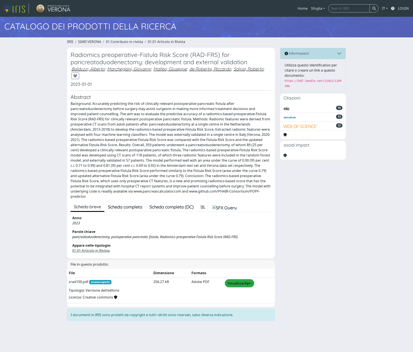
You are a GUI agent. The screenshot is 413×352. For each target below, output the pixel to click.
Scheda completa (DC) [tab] (171, 207)
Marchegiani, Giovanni (129, 69)
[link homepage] (16, 8)
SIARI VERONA (89, 41)
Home (303, 8)
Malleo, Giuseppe (170, 69)
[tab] (203, 206)
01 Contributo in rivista (124, 41)
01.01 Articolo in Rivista (166, 41)
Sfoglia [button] (316, 8)
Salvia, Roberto (249, 69)
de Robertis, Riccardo (210, 69)
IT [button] (383, 8)
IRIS (70, 41)
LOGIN (403, 8)
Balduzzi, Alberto (88, 69)
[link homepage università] (53, 8)
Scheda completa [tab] (125, 207)
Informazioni (298, 53)
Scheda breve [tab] (87, 206)
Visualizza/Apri (239, 283)
